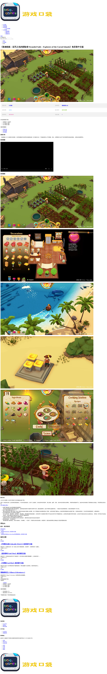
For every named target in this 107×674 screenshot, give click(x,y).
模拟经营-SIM (65, 105)
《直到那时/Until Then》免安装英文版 (13, 553)
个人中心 (5, 623)
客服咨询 (5, 632)
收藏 (4, 505)
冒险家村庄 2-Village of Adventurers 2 (12, 572)
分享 (1, 505)
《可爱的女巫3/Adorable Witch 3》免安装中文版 (16, 544)
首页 (4, 40)
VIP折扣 (5, 582)
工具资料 (5, 29)
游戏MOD (7, 33)
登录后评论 (2, 528)
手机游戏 (5, 25)
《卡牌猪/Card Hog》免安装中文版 (12, 563)
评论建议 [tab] (5, 132)
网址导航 (5, 626)
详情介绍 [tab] (5, 129)
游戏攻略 (7, 31)
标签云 (4, 625)
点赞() (6, 505)
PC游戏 (4, 24)
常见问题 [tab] (5, 130)
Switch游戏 (7, 28)
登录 (1, 36)
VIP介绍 (5, 631)
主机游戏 (5, 27)
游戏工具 (7, 32)
